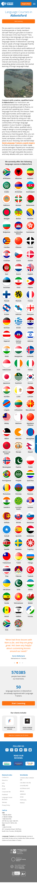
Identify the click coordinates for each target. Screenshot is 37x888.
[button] (14, 662)
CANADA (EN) (24, 778)
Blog (3, 786)
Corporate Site (6, 792)
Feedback (5, 794)
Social (3, 789)
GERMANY (23, 794)
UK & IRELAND (24, 785)
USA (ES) (28, 783)
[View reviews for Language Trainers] (18, 874)
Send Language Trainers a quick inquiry (18, 143)
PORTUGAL (23, 800)
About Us (5, 780)
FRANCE (22, 803)
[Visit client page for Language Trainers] (18, 866)
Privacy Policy (6, 805)
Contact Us (5, 777)
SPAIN (21, 797)
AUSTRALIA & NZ (25, 788)
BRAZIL (22, 791)
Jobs (3, 783)
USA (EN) (22, 783)
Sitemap (4, 802)
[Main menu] (34, 4)
